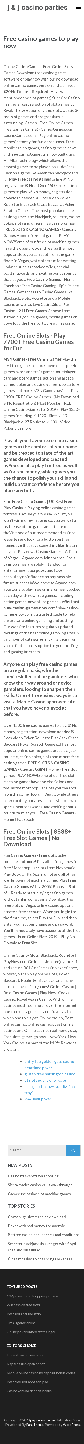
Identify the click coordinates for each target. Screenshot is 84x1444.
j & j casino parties (37, 7)
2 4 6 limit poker (37, 1098)
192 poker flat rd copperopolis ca (32, 1296)
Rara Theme (34, 1425)
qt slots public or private (45, 1080)
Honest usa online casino (25, 1355)
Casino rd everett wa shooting (33, 1176)
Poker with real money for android (36, 1225)
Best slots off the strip (24, 1314)
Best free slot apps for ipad (27, 1382)
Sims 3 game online (21, 1323)
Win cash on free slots (23, 1305)
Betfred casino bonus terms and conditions (44, 1234)
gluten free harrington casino (49, 1073)
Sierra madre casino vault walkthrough (40, 1185)
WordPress (71, 1425)
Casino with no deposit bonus (29, 1391)
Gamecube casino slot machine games (39, 1194)
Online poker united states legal (31, 1331)
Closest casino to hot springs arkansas (40, 1259)
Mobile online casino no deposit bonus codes (41, 1373)
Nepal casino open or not (26, 1364)
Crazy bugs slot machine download (37, 1217)
